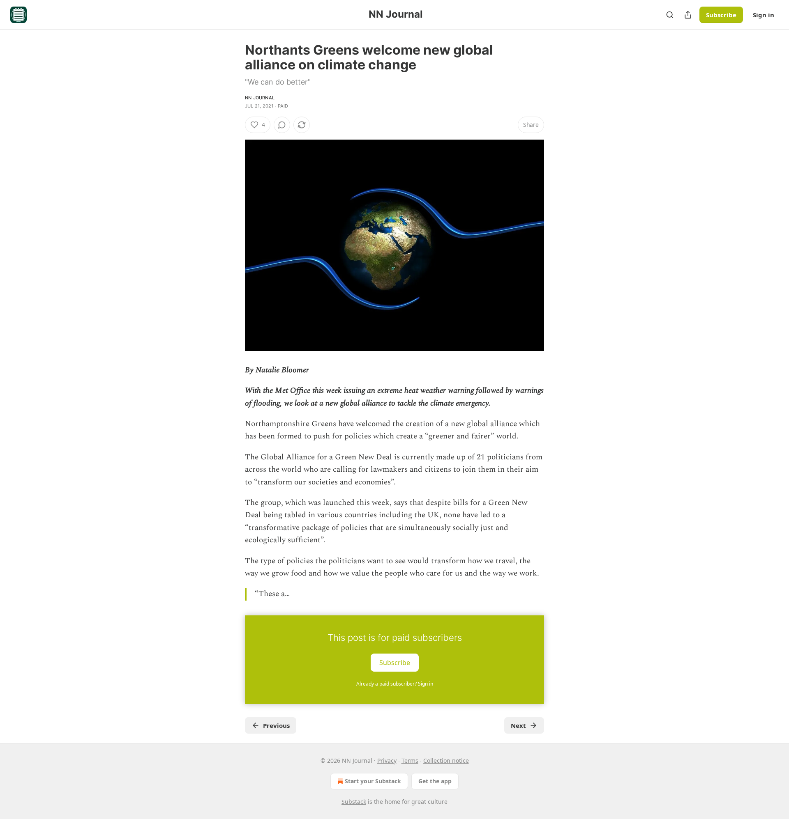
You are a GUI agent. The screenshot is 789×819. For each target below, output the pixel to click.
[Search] (670, 15)
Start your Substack (373, 781)
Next (518, 725)
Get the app (435, 781)
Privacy (387, 760)
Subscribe (721, 15)
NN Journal (260, 98)
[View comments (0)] (282, 125)
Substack (353, 801)
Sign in (763, 15)
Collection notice (446, 760)
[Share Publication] (688, 15)
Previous (276, 725)
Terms (409, 760)
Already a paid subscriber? (394, 683)
